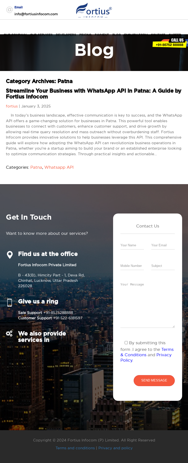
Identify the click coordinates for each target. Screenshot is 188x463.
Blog (116, 34)
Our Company (15, 34)
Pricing (85, 34)
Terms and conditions (75, 448)
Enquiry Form (136, 34)
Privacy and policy (115, 448)
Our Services (41, 34)
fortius (12, 106)
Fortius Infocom (94, 9)
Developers (66, 34)
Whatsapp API (59, 167)
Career (175, 34)
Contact (158, 34)
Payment (102, 34)
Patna (36, 167)
